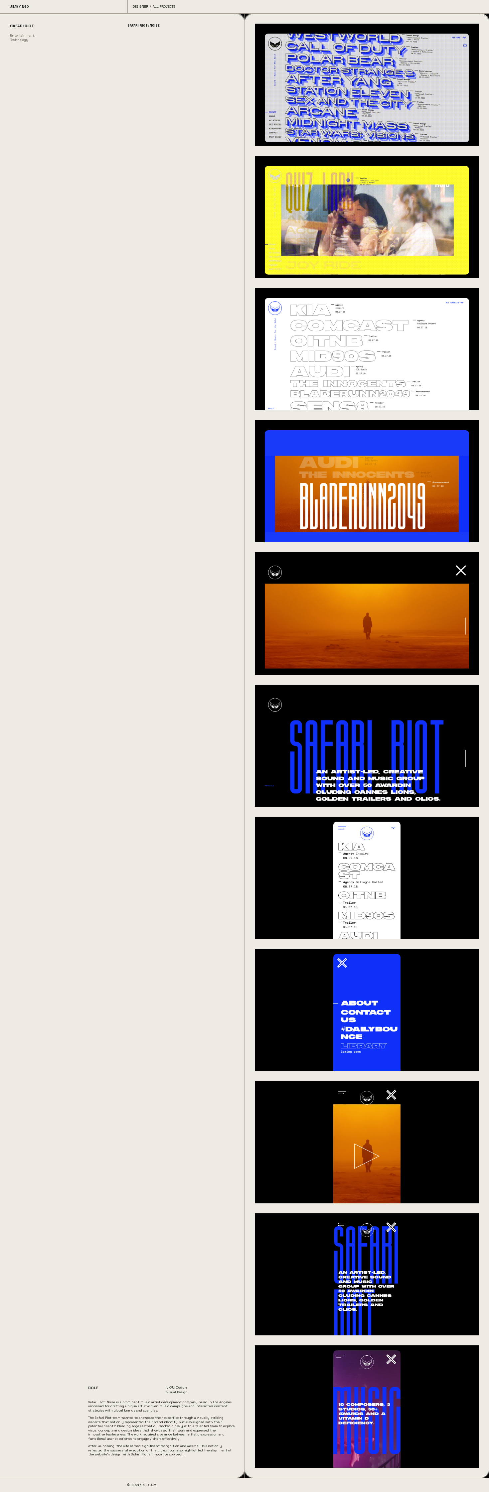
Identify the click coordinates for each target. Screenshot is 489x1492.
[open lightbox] (367, 85)
